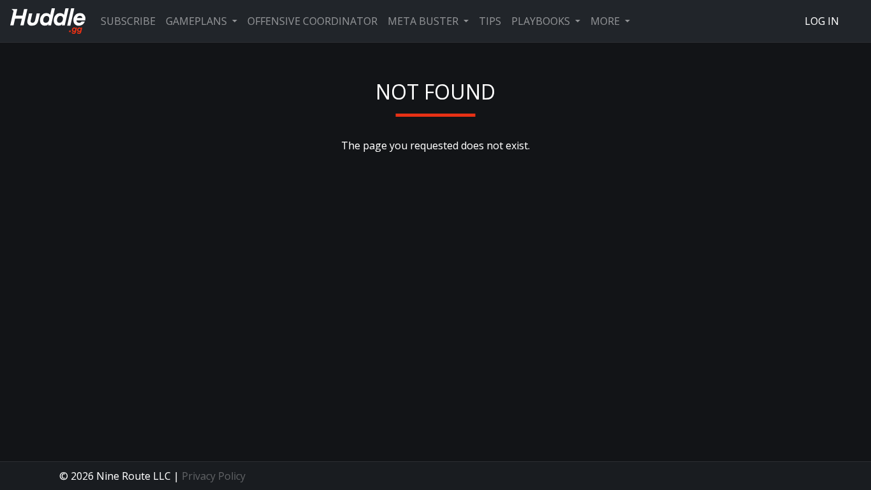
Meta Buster (424, 21)
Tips (490, 21)
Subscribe (128, 21)
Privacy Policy (213, 476)
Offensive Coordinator (312, 21)
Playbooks (542, 21)
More (606, 21)
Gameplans (198, 21)
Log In (822, 21)
